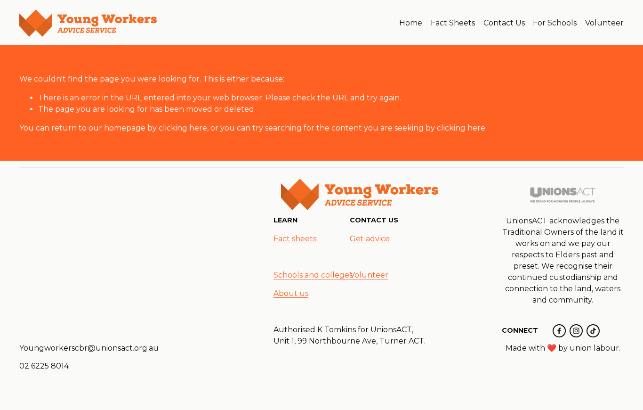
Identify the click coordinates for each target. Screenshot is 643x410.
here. (257, 315)
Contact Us (504, 22)
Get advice (370, 238)
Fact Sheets (453, 22)
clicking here (183, 127)
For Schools (555, 22)
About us (290, 293)
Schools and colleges (313, 275)
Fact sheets (294, 238)
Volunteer (604, 22)
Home (410, 22)
